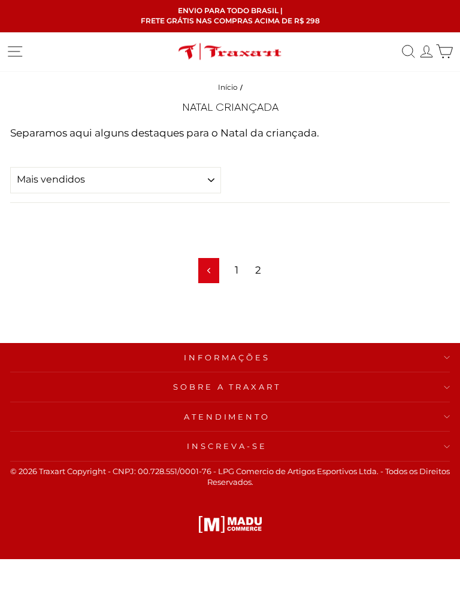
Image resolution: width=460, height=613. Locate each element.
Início (228, 87)
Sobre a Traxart (227, 387)
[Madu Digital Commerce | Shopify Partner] (230, 524)
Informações (227, 357)
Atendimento (227, 416)
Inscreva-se (227, 446)
